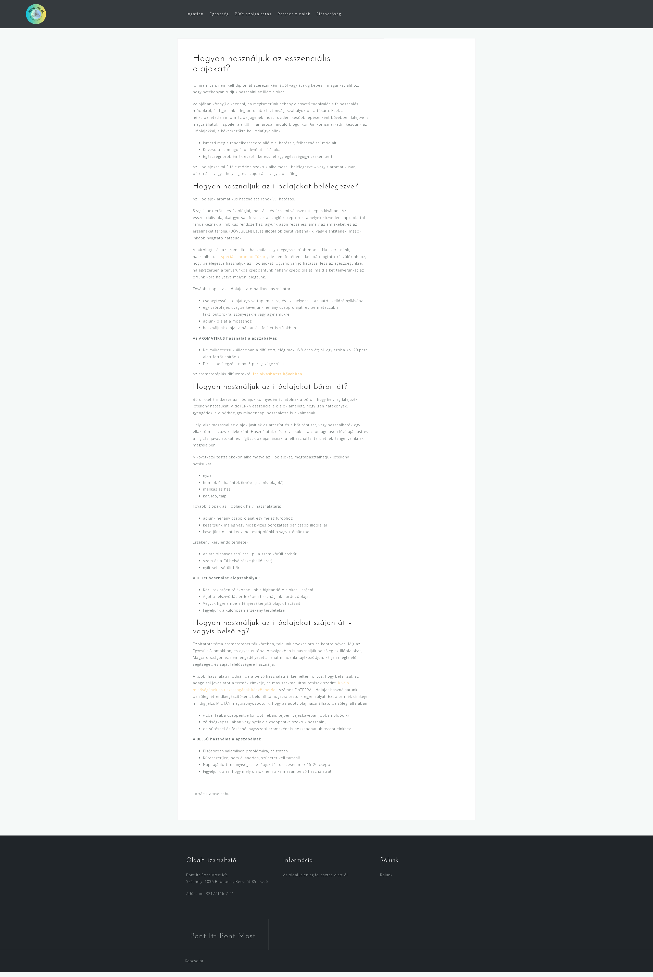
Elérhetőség (329, 13)
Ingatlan (195, 13)
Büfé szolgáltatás (253, 13)
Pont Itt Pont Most (223, 936)
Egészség (219, 13)
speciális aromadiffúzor (243, 256)
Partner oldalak (294, 13)
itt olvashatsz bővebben (277, 373)
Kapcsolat (194, 960)
